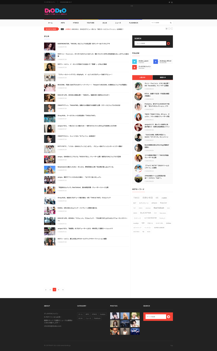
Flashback (133, 23)
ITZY (155, 213)
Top (171, 345)
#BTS (63, 23)
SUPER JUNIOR (159, 227)
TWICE (136, 197)
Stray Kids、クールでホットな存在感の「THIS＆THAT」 (77, 115)
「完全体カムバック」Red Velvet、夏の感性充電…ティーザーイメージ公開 (83, 187)
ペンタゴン (147, 227)
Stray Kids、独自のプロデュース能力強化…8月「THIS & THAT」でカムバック (84, 198)
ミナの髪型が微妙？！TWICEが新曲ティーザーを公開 (157, 156)
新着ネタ (163, 77)
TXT (134, 208)
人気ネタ (142, 77)
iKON (148, 232)
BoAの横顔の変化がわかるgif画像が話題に (157, 146)
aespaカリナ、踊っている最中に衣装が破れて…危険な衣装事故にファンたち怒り (157, 126)
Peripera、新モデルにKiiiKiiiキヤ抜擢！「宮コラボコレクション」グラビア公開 (157, 106)
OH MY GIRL (159, 223)
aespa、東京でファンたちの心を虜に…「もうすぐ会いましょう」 (80, 177)
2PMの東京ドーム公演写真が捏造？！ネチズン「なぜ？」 (155, 177)
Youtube (102, 314)
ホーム (50, 23)
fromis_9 (162, 218)
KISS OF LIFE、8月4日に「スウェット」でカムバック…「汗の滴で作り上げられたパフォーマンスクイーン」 (92, 219)
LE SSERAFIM (150, 217)
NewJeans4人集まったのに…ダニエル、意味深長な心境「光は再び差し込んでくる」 (86, 167)
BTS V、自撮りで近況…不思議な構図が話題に (157, 95)
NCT (134, 203)
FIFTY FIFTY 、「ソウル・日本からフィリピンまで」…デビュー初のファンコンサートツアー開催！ (90, 146)
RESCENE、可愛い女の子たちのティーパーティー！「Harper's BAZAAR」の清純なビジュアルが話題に (92, 85)
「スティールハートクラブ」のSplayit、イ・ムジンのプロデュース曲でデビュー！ (85, 74)
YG (143, 232)
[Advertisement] (132, 12)
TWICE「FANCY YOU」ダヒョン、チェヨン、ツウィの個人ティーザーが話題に (157, 116)
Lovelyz (136, 223)
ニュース (118, 23)
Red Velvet (159, 207)
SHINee (168, 223)
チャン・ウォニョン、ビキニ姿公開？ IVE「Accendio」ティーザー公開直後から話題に (157, 85)
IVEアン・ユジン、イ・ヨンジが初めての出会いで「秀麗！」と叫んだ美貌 (82, 64)
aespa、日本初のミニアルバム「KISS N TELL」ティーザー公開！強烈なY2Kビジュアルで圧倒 (89, 156)
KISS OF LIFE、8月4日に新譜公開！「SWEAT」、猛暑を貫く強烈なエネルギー (84, 95)
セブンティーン (144, 203)
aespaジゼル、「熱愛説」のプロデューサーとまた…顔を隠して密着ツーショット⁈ (85, 228)
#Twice (76, 23)
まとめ (105, 23)
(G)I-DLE (148, 208)
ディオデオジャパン (49, 2)
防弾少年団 (148, 197)
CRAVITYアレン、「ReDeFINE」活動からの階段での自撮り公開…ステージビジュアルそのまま (89, 105)
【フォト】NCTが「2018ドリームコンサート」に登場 (157, 166)
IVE (157, 197)
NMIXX (135, 213)
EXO (168, 208)
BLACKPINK (145, 212)
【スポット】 (137, 218)
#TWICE (94, 314)
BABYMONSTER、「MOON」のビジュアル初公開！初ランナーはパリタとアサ (84, 44)
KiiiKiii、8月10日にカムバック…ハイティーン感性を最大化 (77, 208)
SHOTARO (136, 232)
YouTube (90, 23)
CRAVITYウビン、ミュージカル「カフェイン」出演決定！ (77, 136)
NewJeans (163, 213)
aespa (154, 202)
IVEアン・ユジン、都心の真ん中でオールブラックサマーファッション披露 (82, 239)
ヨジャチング (137, 227)
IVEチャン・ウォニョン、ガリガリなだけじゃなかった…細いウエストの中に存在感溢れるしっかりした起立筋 (93, 55)
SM (143, 222)
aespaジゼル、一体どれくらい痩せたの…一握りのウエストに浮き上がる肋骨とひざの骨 (87, 126)
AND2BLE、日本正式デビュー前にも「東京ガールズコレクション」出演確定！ (98, 29)
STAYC (141, 208)
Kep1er (163, 202)
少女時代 (164, 198)
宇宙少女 (150, 223)
